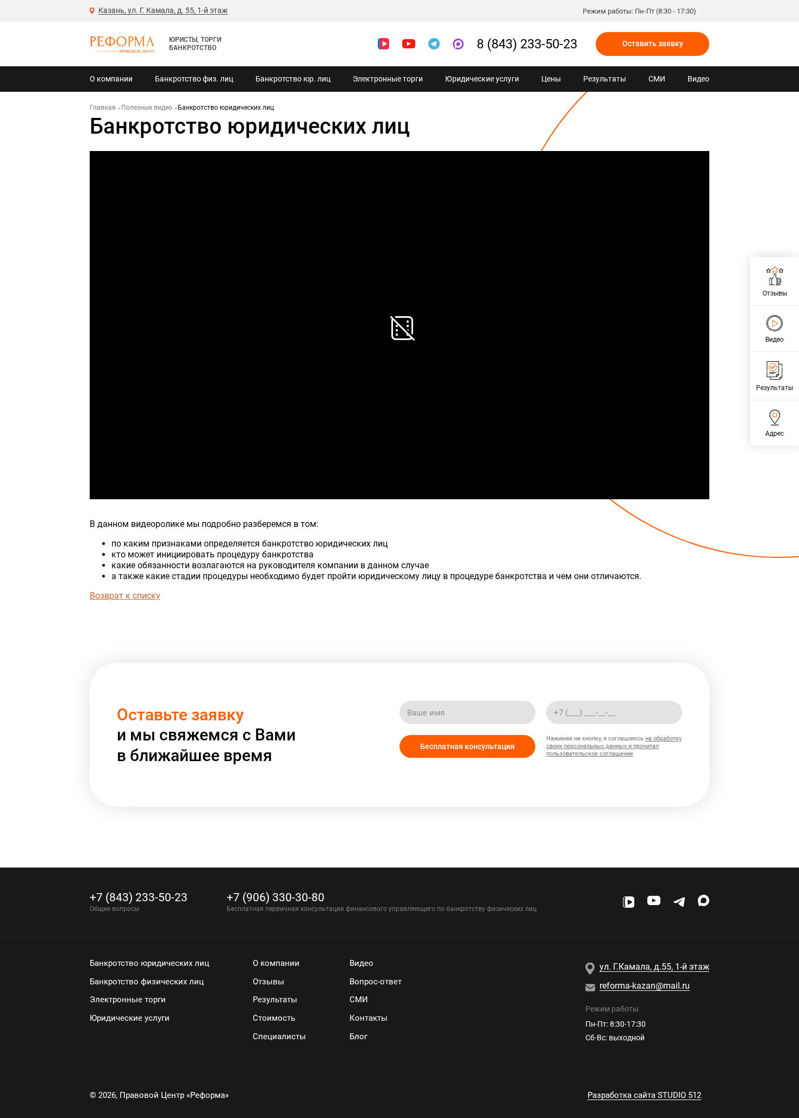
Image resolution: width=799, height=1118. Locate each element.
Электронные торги (388, 78)
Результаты (604, 78)
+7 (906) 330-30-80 (275, 897)
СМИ (656, 78)
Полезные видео (146, 107)
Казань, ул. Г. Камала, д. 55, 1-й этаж (163, 10)
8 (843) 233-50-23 (527, 44)
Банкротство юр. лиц (292, 78)
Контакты (368, 1018)
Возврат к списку (125, 596)
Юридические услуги (482, 78)
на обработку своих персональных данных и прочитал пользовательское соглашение (614, 746)
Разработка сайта (644, 1095)
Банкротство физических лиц (147, 982)
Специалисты (279, 1036)
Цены (551, 78)
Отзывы (268, 982)
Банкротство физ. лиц (194, 78)
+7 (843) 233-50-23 (139, 897)
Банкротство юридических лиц (149, 963)
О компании (111, 78)
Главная (103, 107)
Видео (698, 78)
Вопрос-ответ (375, 982)
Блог (358, 1036)
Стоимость (274, 1018)
